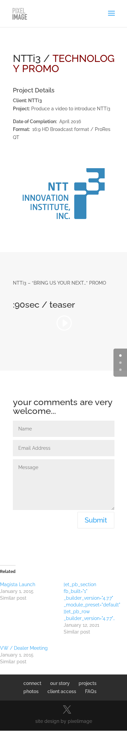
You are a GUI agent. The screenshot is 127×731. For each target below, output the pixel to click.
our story (60, 683)
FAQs (91, 691)
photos (31, 691)
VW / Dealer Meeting (24, 648)
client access (61, 691)
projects (88, 683)
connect (32, 683)
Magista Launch (17, 584)
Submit (96, 520)
